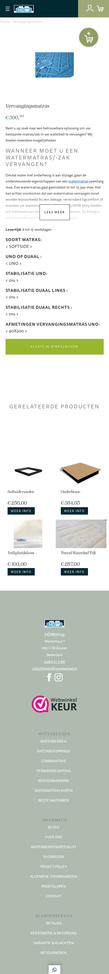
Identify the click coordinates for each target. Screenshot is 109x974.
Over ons (53, 837)
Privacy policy (53, 866)
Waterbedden (53, 741)
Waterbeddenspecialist (53, 847)
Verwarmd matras (53, 771)
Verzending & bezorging (53, 933)
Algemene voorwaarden (53, 876)
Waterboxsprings (53, 751)
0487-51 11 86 (54, 661)
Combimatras (53, 761)
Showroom (53, 857)
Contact (53, 896)
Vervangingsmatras (27, 21)
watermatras (78, 181)
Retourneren (53, 953)
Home (5, 21)
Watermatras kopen (53, 790)
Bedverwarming (53, 780)
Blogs (53, 827)
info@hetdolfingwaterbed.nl (54, 668)
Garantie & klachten (54, 943)
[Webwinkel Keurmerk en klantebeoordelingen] (54, 704)
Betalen (53, 923)
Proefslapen (53, 886)
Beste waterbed (53, 800)
